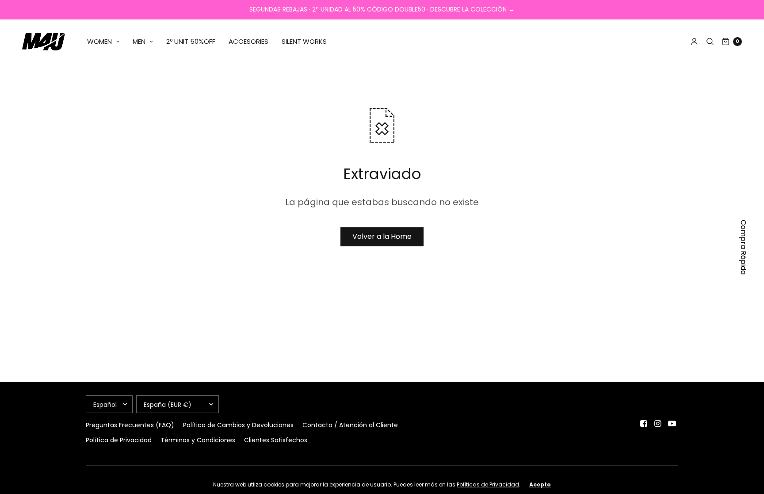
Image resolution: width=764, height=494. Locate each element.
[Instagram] (658, 424)
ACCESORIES (248, 41)
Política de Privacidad (119, 440)
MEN (139, 41)
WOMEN (99, 41)
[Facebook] (644, 424)
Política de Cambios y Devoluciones (238, 425)
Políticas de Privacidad (488, 484)
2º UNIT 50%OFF (190, 41)
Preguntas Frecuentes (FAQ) (130, 425)
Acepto (540, 484)
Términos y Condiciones (197, 440)
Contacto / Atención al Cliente (350, 425)
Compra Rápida (743, 247)
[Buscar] (710, 41)
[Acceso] (694, 41)
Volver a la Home (382, 236)
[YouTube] (672, 424)
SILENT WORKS (304, 41)
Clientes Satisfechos (275, 440)
